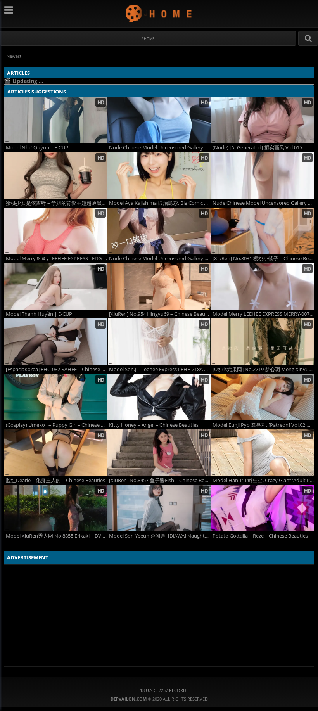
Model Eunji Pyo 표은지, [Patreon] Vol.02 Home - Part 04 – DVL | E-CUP (263, 425)
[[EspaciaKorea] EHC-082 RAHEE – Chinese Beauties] (55, 341)
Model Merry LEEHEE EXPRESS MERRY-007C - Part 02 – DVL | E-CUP (263, 314)
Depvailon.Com (159, 13)
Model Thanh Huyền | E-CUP (39, 314)
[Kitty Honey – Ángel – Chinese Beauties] (158, 397)
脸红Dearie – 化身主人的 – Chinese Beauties (55, 480)
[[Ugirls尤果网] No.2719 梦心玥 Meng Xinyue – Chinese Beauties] (262, 341)
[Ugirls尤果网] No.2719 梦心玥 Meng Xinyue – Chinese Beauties (263, 369)
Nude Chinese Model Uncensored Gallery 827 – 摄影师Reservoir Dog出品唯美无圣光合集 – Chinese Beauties (159, 147)
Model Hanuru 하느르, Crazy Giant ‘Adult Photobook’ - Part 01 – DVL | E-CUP (263, 480)
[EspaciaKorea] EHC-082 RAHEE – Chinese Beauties (56, 369)
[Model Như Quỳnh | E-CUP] (55, 120)
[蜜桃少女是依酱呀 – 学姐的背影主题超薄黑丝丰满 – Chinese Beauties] (55, 175)
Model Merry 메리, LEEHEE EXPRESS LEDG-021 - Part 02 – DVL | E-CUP (56, 258)
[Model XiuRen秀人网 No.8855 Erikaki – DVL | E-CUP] (55, 508)
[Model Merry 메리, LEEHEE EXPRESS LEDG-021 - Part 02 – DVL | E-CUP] (55, 231)
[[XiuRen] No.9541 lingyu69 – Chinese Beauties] (158, 286)
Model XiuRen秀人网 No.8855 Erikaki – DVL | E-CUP (56, 536)
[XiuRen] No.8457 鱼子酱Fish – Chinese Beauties (159, 480)
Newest (14, 56)
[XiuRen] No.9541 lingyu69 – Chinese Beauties (159, 314)
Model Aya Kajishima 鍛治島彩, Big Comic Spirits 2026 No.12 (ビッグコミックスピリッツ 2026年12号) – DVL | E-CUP (159, 203)
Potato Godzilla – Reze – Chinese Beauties (260, 536)
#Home (148, 38)
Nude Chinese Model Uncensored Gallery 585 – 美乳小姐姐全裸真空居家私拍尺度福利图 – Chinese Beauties (263, 203)
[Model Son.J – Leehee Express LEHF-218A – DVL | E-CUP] (158, 341)
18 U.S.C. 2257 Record (163, 690)
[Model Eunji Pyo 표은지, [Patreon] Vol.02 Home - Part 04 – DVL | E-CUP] (262, 397)
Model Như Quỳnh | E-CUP (37, 147)
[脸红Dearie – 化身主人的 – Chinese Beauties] (55, 452)
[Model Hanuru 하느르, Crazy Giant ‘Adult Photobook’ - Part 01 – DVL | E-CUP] (262, 452)
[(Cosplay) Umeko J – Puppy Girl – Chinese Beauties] (55, 397)
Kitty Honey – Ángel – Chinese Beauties (154, 425)
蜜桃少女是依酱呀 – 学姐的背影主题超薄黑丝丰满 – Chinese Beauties (56, 203)
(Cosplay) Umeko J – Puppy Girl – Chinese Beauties (56, 425)
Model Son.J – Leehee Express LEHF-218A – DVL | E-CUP (159, 369)
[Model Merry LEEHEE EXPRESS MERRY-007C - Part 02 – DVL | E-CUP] (262, 286)
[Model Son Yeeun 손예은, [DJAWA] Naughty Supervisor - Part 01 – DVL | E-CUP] (158, 508)
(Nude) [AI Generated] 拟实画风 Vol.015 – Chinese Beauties (263, 147)
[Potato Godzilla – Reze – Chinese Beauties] (262, 508)
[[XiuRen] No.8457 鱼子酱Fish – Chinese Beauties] (158, 452)
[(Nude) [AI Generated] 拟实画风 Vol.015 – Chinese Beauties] (262, 120)
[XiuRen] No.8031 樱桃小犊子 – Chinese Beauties (263, 258)
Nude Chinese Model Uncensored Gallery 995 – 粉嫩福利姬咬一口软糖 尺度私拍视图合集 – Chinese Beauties (159, 258)
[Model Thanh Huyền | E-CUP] (55, 286)
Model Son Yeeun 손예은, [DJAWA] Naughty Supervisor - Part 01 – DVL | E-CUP (159, 536)
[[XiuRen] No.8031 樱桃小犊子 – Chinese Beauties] (262, 231)
